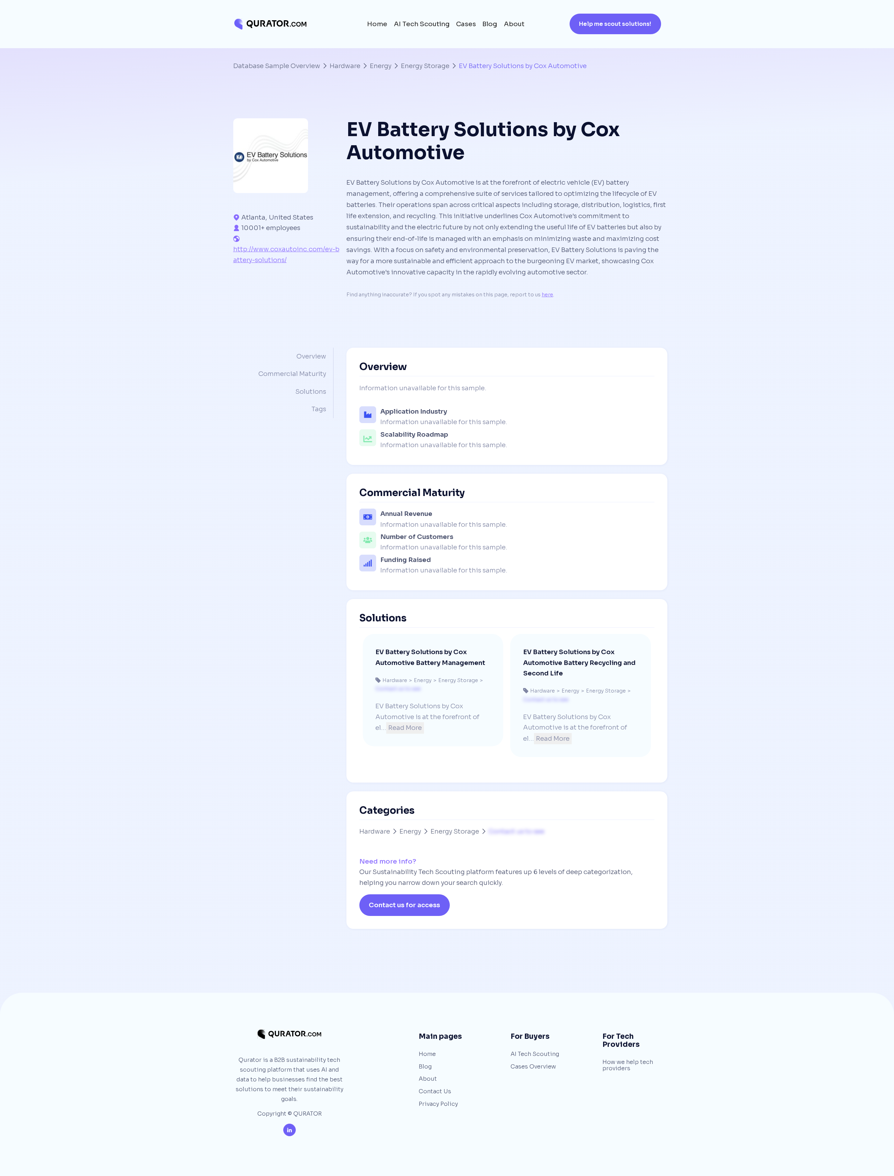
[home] (270, 24)
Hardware (345, 66)
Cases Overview (533, 1067)
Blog (489, 24)
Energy (380, 66)
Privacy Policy (438, 1104)
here (547, 294)
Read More (405, 728)
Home (377, 24)
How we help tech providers (627, 1065)
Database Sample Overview (276, 66)
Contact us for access (404, 905)
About (514, 24)
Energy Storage (425, 66)
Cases (466, 24)
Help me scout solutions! (615, 24)
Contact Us (435, 1091)
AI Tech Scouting (422, 24)
